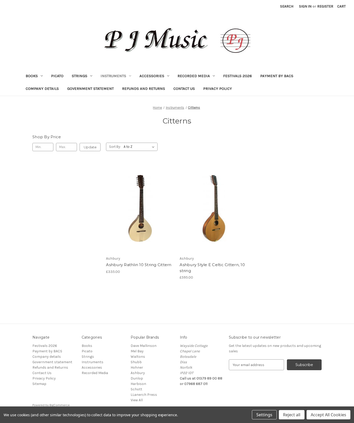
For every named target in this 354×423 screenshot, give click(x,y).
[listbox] (140, 147)
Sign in (305, 6)
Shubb (136, 362)
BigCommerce (59, 405)
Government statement (90, 88)
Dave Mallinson (144, 346)
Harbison (138, 384)
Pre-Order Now (140, 213)
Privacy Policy (217, 88)
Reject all (291, 415)
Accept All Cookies (328, 415)
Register (325, 6)
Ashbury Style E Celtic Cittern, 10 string (212, 267)
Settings (264, 415)
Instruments (113, 76)
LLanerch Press (144, 394)
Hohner (137, 367)
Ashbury (138, 373)
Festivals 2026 (237, 76)
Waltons (138, 356)
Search (286, 6)
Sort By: (115, 147)
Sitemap (39, 384)
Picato (57, 76)
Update (90, 147)
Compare (138, 204)
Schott (136, 389)
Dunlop (137, 378)
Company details (42, 88)
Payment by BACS (276, 76)
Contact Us (184, 88)
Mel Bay (137, 351)
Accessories (151, 76)
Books (32, 76)
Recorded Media (194, 76)
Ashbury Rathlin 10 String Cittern (138, 264)
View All (137, 400)
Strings (79, 76)
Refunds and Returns (143, 88)
